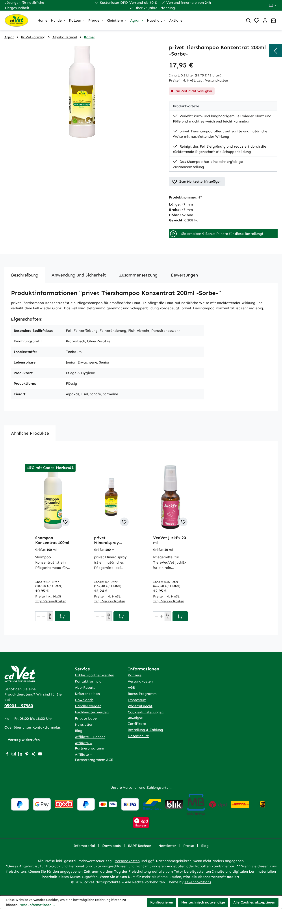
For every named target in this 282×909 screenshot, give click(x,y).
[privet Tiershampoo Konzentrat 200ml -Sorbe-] (82, 91)
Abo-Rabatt (85, 687)
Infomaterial (84, 846)
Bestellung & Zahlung (145, 730)
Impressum (137, 700)
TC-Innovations (198, 882)
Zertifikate (137, 724)
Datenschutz (138, 736)
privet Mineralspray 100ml (106, 540)
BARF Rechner (139, 846)
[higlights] (275, 50)
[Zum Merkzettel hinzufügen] (65, 522)
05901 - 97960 (18, 705)
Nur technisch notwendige (203, 902)
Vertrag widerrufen (24, 740)
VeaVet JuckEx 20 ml (169, 540)
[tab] (24, 275)
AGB (131, 687)
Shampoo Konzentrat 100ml (52, 540)
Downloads (84, 700)
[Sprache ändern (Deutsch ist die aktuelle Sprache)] (273, 5)
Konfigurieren (161, 902)
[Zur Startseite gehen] (16, 20)
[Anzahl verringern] (38, 616)
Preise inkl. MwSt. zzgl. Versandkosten (198, 80)
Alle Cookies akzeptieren (254, 902)
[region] (82, 91)
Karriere (134, 675)
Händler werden (88, 706)
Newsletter (84, 724)
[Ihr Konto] (265, 20)
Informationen (143, 669)
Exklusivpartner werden (94, 675)
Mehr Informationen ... (37, 905)
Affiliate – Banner (90, 737)
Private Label (86, 718)
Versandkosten (140, 681)
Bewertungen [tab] (184, 275)
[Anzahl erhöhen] (44, 616)
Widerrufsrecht (140, 706)
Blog (78, 731)
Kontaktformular (46, 727)
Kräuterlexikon (87, 694)
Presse (188, 846)
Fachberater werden (92, 712)
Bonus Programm (142, 694)
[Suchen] (248, 20)
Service (82, 669)
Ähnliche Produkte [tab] (30, 433)
